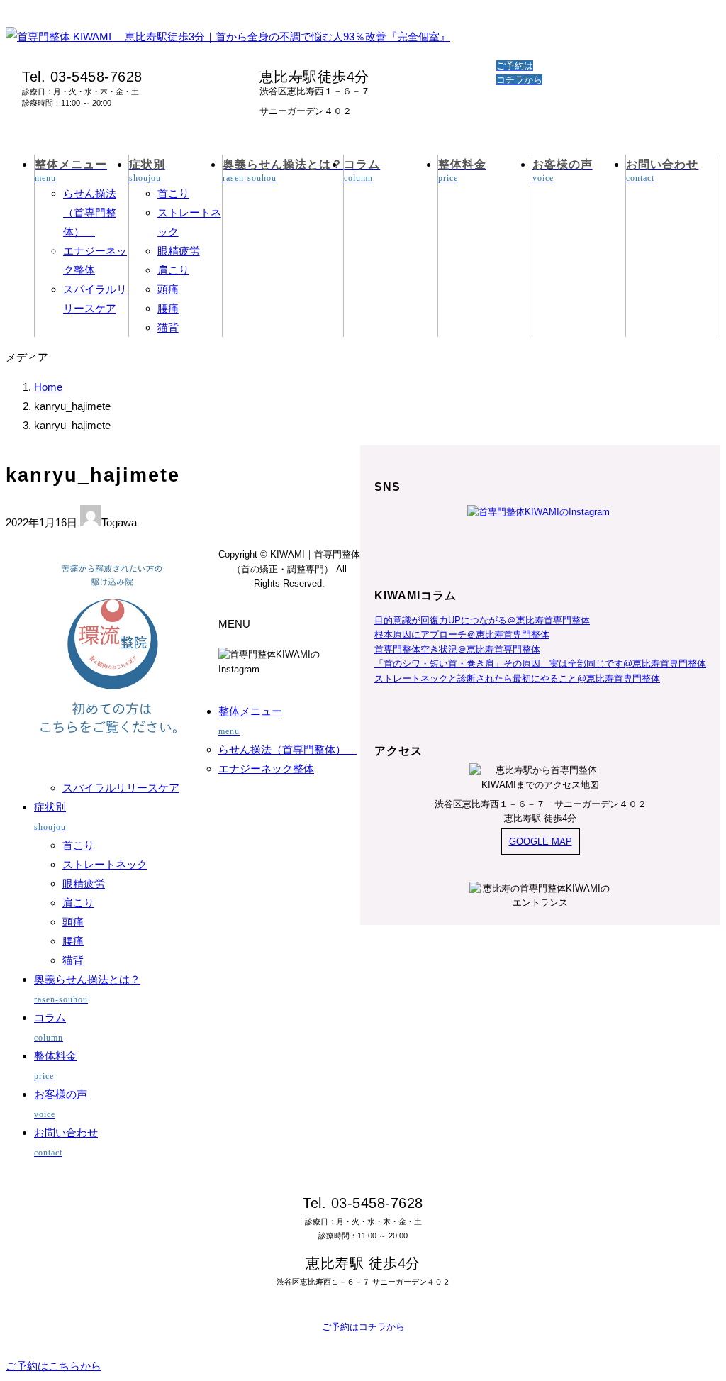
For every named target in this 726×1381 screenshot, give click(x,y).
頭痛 (168, 289)
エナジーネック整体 (266, 768)
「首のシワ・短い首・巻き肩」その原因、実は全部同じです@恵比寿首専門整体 (540, 663)
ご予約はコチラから (363, 1326)
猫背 (168, 327)
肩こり (173, 270)
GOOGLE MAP (540, 841)
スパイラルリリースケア (120, 788)
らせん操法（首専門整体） (89, 212)
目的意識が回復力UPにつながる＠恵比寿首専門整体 (482, 620)
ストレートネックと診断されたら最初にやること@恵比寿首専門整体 (517, 678)
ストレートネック (104, 864)
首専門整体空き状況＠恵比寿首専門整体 (457, 649)
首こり (173, 193)
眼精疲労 (178, 251)
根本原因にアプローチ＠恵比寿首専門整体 (461, 634)
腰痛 (168, 308)
